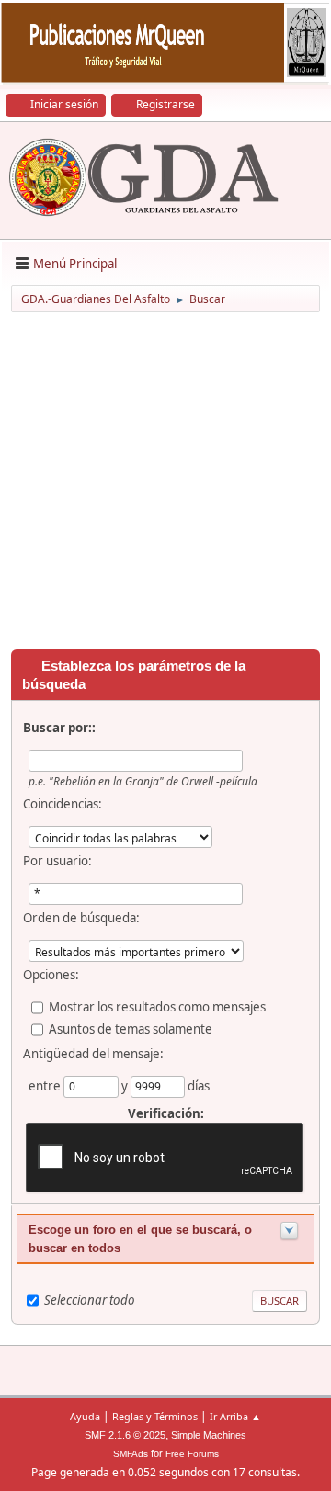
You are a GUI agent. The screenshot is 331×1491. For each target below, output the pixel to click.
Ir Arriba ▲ (235, 1416)
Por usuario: (57, 861)
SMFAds (130, 1454)
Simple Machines (208, 1434)
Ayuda (85, 1416)
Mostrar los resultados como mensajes (157, 1007)
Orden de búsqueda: (81, 917)
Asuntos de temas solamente (130, 1029)
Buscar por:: (59, 727)
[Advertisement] (165, 484)
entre (46, 1086)
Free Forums (192, 1454)
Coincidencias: (62, 804)
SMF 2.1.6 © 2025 (125, 1434)
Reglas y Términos (155, 1416)
